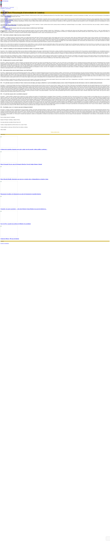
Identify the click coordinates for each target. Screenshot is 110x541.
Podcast (6, 17)
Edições (4, 27)
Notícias (4, 13)
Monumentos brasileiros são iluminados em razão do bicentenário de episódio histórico (20, 194)
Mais (4, 14)
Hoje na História (8, 16)
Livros (6, 18)
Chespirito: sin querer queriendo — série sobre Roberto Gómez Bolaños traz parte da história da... (23, 209)
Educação (7, 21)
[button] (1, 1)
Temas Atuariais (8, 22)
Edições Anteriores (8, 29)
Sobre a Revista (5, 11)
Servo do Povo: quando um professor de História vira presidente (15, 223)
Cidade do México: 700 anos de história (9, 238)
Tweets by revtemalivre (4, 243)
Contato (4, 26)
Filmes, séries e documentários (10, 25)
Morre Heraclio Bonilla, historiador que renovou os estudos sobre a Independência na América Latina (24, 179)
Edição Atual (7, 28)
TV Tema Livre (8, 15)
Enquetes (6, 23)
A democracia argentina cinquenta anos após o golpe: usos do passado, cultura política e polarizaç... (23, 149)
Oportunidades (5, 12)
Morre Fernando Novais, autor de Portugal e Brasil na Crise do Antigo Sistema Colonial (21, 164)
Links (6, 24)
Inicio (4, 10)
